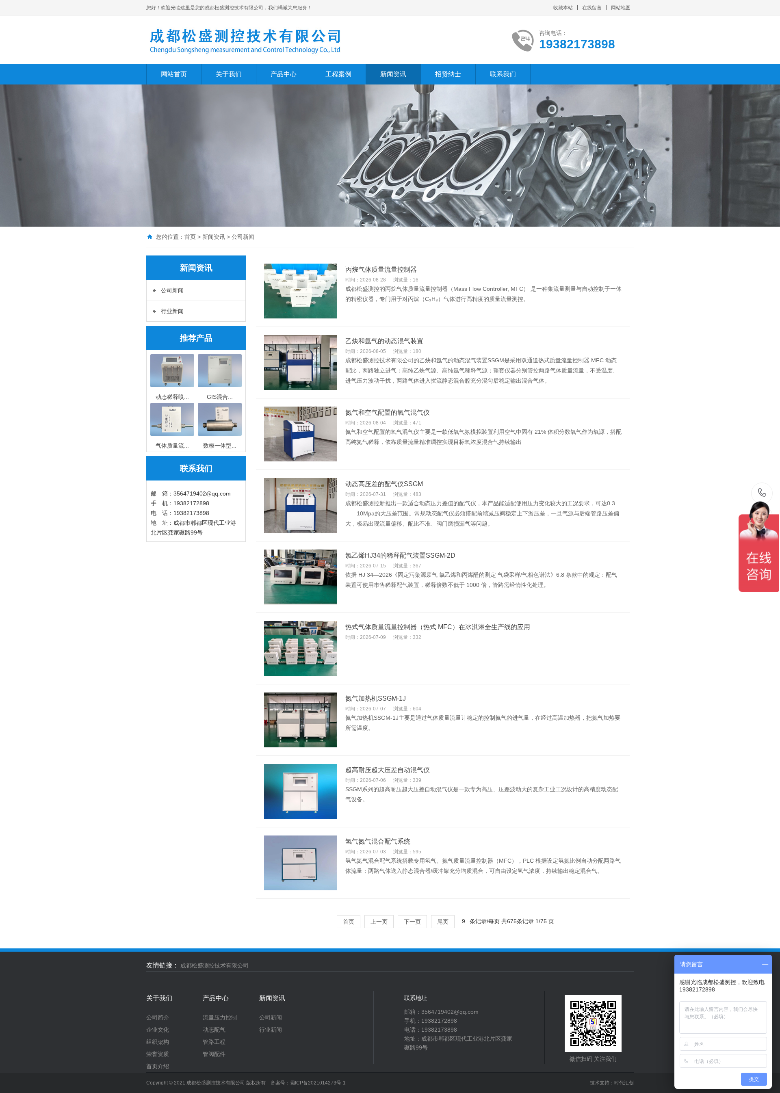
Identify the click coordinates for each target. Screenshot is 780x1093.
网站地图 (620, 8)
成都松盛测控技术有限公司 (214, 965)
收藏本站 (563, 8)
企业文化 (157, 1029)
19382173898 (762, 493)
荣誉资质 (157, 1054)
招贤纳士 (448, 74)
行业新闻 (172, 311)
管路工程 (214, 1042)
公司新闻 (172, 290)
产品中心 (284, 74)
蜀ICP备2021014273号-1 (318, 1083)
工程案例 (338, 74)
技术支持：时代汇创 (612, 1083)
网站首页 (174, 74)
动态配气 (214, 1029)
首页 (190, 237)
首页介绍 (157, 1066)
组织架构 (157, 1042)
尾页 (442, 921)
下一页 (412, 921)
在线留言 (592, 8)
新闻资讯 (393, 74)
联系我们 (503, 74)
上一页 (379, 921)
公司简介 (157, 1017)
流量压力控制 (220, 1017)
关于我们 (229, 74)
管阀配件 (214, 1054)
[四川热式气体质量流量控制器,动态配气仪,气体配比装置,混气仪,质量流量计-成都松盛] (245, 40)
